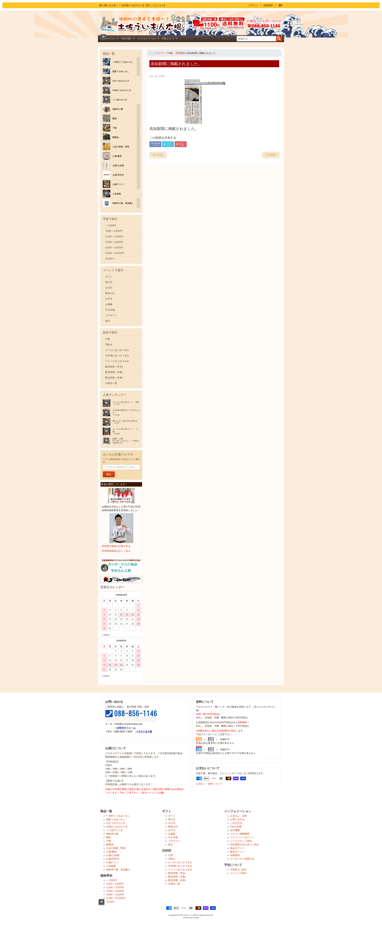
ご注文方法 (236, 822)
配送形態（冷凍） (114, 377)
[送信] (279, 38)
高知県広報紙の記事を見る (116, 546)
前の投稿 (157, 154)
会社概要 (235, 830)
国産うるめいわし (115, 819)
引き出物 (110, 309)
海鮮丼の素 (112, 833)
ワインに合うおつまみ (117, 360)
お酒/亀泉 (111, 851)
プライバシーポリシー (242, 837)
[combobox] (256, 38)
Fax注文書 (235, 826)
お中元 (108, 298)
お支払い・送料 (238, 815)
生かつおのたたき (115, 822)
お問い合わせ (237, 819)
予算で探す (128, 39)
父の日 (108, 287)
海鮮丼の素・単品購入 (118, 869)
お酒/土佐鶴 (112, 855)
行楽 (107, 338)
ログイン (253, 5)
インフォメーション (148, 39)
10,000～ (110, 258)
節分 (107, 320)
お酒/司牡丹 (112, 858)
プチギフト (111, 315)
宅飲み (108, 344)
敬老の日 (110, 293)
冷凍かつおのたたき (117, 826)
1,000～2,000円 (114, 230)
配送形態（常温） (114, 366)
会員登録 (268, 5)
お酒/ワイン (112, 862)
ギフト (108, 276)
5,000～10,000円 (114, 253)
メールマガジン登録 (241, 840)
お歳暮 (108, 304)
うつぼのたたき (114, 830)
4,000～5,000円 (114, 247)
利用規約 (235, 855)
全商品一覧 (111, 383)
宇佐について (170, 39)
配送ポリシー (237, 851)
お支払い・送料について (209, 783)
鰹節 (108, 837)
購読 (108, 474)
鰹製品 (109, 844)
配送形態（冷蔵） (114, 372)
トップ (153, 53)
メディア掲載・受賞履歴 (172, 53)
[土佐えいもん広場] (144, 31)
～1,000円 (110, 225)
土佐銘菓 (111, 865)
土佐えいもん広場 (190, 915)
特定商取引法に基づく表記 (244, 844)
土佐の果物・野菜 (115, 848)
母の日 (108, 282)
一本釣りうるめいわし (118, 815)
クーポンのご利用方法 (242, 858)
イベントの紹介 (238, 872)
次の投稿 (271, 154)
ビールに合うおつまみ (117, 349)
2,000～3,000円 (114, 236)
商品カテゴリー (110, 39)
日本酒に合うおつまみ (117, 355)
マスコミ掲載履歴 (239, 833)
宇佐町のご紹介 (238, 869)
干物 (108, 840)
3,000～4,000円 (114, 241)
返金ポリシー (237, 848)
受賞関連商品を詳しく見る (116, 550)
